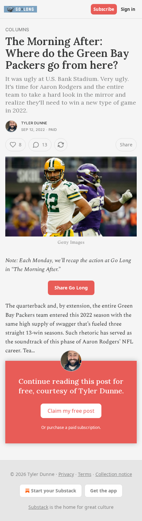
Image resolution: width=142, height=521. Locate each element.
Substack (38, 507)
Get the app (103, 490)
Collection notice (113, 474)
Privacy (66, 474)
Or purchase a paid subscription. (71, 427)
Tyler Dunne (34, 123)
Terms (84, 474)
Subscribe (103, 9)
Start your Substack (53, 490)
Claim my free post (71, 410)
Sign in (128, 9)
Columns (17, 29)
